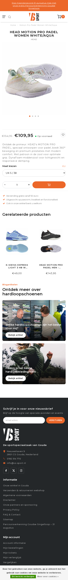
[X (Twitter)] (13, 470)
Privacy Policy (11, 509)
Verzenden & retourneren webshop (24, 490)
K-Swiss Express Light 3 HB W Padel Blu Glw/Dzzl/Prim (17, 266)
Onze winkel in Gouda (16, 485)
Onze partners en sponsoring (20, 505)
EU (64, 166)
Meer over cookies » (48, 576)
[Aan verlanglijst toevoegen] (63, 134)
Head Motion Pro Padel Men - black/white (51, 266)
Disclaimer (9, 500)
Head (34, 39)
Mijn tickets (10, 552)
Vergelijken (10, 562)
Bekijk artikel (15, 335)
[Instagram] (21, 470)
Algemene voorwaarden (17, 495)
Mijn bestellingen (13, 548)
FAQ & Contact (12, 514)
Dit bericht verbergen (23, 576)
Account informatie (14, 543)
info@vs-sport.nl (16, 463)
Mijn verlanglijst (12, 557)
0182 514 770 (14, 458)
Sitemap (8, 519)
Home (13, 25)
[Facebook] (6, 470)
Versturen (55, 420)
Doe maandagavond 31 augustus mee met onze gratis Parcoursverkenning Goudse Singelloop (34, 5)
